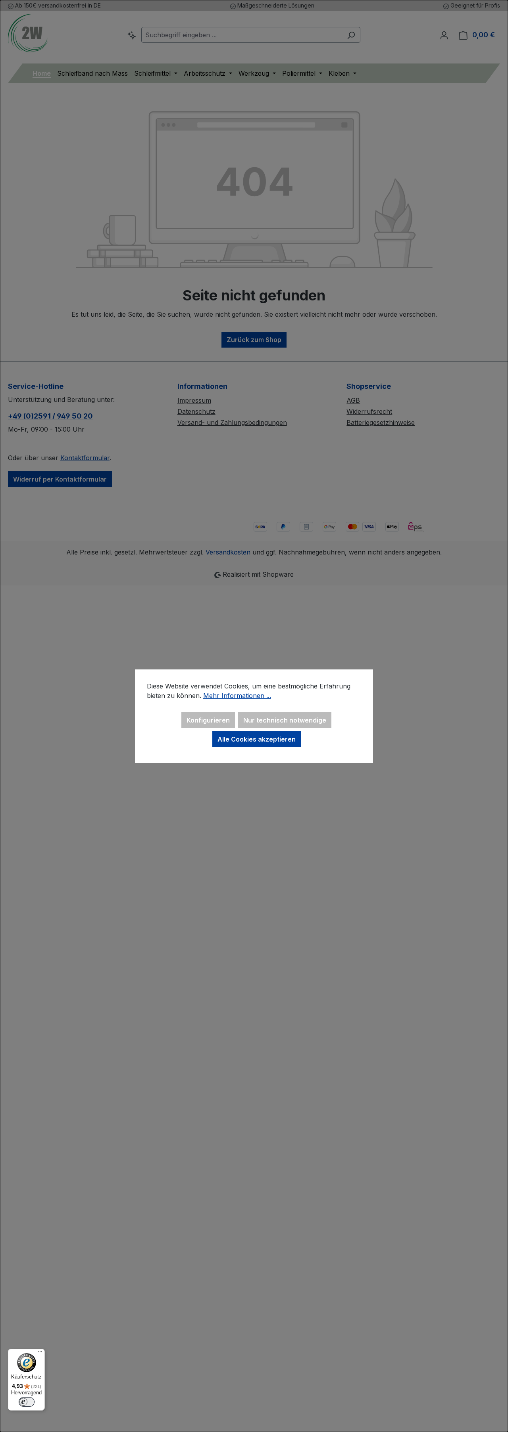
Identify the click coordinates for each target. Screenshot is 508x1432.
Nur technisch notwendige (284, 720)
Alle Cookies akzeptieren (256, 739)
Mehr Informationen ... (237, 696)
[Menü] (40, 1353)
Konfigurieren (208, 720)
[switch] (27, 1402)
